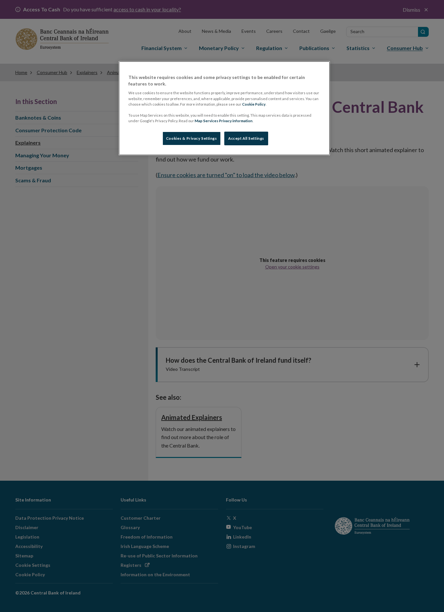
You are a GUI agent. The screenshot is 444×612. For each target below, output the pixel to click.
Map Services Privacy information (224, 121)
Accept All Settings (246, 138)
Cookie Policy (254, 104)
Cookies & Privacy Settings (191, 138)
